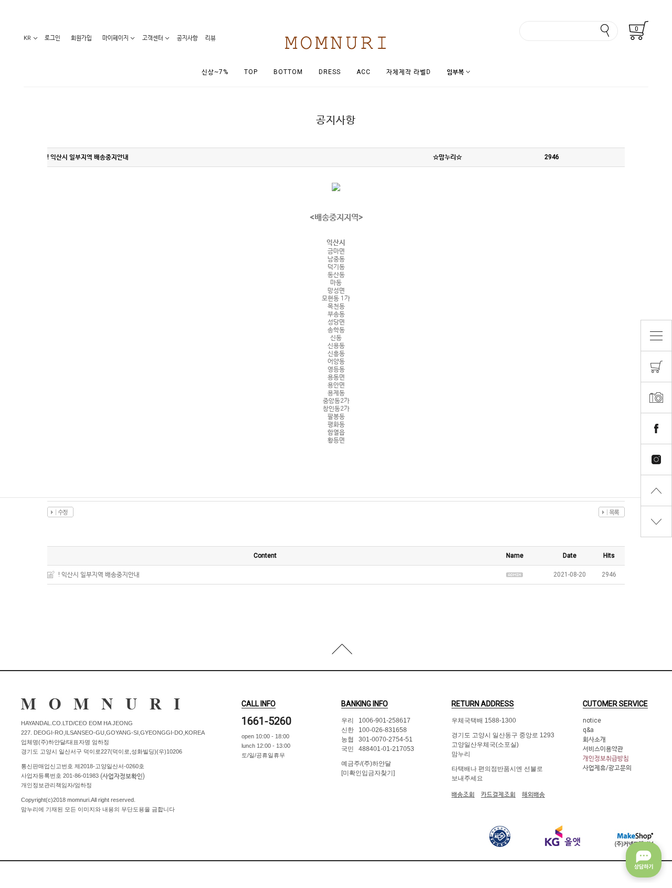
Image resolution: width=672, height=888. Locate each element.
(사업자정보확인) (122, 776)
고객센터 (152, 38)
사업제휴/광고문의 (607, 767)
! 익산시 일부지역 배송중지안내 (99, 574)
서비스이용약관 (603, 749)
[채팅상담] (644, 860)
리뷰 (210, 38)
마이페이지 (115, 38)
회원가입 (81, 38)
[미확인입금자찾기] (368, 773)
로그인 (52, 38)
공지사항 (187, 38)
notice (592, 720)
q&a (588, 730)
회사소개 (594, 739)
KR (27, 38)
